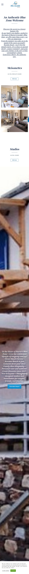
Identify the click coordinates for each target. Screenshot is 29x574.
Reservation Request (14, 386)
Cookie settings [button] (5, 570)
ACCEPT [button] (13, 570)
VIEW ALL (14, 78)
